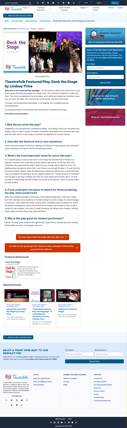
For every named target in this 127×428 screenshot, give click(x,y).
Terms (96, 394)
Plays (25, 8)
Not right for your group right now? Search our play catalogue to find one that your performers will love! (41, 247)
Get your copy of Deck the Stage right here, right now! (41, 237)
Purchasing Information (103, 385)
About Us (97, 388)
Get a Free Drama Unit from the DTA (105, 42)
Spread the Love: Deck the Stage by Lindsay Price (16, 311)
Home (7, 21)
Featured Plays (45, 21)
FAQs (66, 385)
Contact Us (98, 378)
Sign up (115, 3)
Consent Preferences (102, 401)
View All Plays (38, 385)
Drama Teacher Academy (64, 9)
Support (83, 8)
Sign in (99, 3)
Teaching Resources (41, 9)
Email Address (93, 73)
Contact (120, 8)
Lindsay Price (43, 76)
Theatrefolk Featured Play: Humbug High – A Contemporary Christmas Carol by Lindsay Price (42, 314)
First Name (91, 64)
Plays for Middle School (42, 382)
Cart (70, 419)
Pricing (66, 382)
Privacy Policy (99, 391)
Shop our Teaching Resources (105, 117)
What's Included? (70, 378)
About (111, 8)
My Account (60, 419)
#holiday (33, 29)
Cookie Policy (99, 397)
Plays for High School (41, 378)
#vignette (41, 29)
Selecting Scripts (31, 21)
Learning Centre (17, 21)
